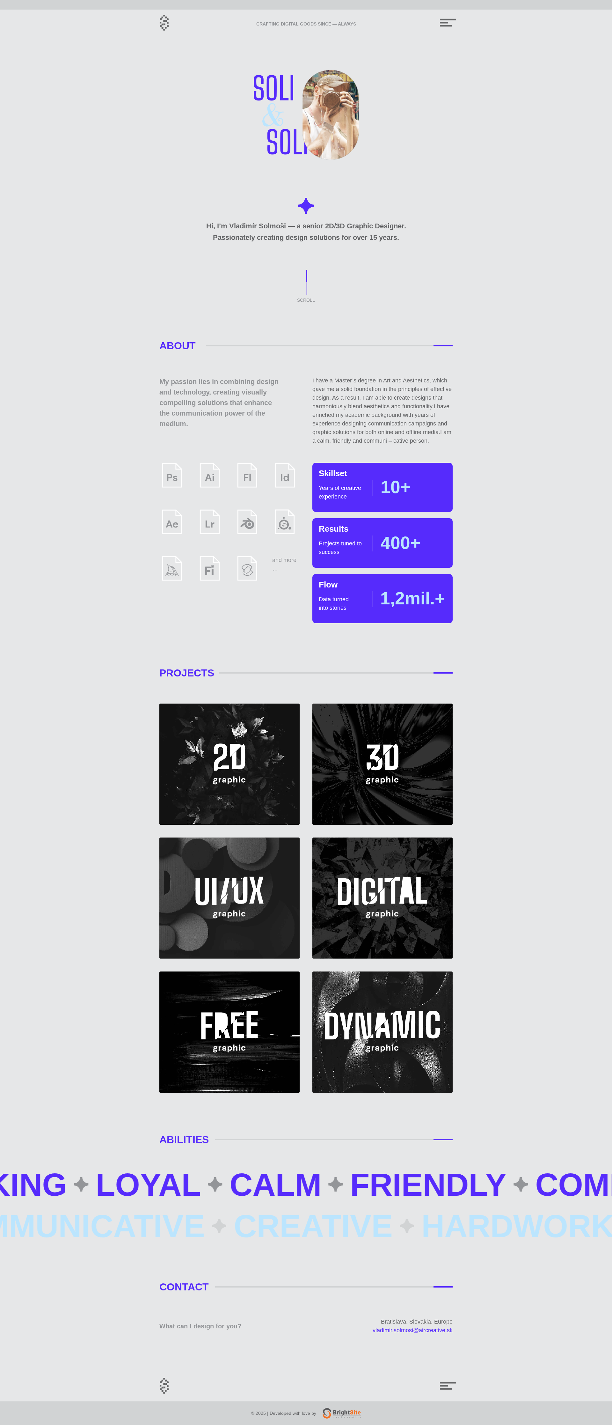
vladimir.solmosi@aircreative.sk (413, 1330)
